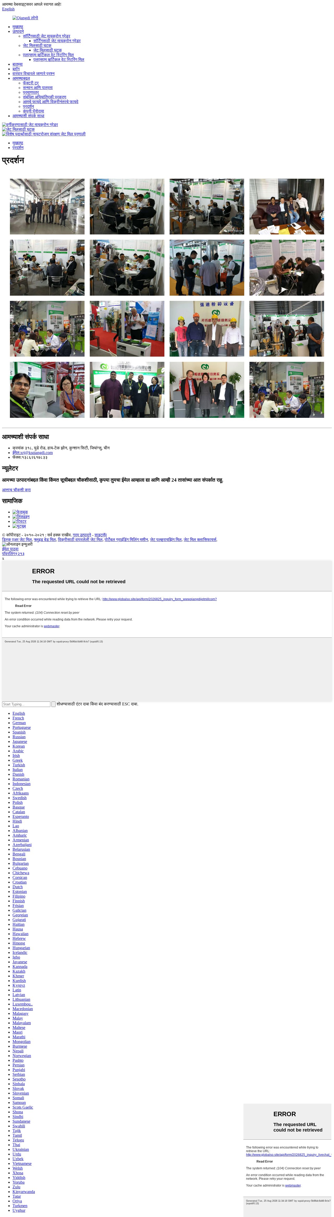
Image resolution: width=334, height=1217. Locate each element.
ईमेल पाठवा (10, 549)
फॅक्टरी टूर (31, 83)
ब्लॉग (16, 69)
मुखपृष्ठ (18, 26)
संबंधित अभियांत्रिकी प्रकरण (44, 97)
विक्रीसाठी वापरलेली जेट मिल (80, 539)
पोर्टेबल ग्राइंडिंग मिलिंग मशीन (126, 539)
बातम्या (18, 64)
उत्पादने (18, 31)
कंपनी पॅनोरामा (33, 111)
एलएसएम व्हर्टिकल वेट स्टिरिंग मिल (48, 55)
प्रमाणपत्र (31, 92)
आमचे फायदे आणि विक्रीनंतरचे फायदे (50, 102)
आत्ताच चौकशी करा (16, 490)
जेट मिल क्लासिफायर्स (200, 539)
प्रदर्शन (28, 106)
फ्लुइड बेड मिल (45, 539)
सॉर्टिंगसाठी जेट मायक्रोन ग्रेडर (46, 36)
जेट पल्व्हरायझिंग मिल (166, 539)
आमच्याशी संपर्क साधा (28, 116)
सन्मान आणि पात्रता (38, 87)
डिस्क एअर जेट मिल (17, 539)
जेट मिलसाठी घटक (37, 45)
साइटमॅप (100, 535)
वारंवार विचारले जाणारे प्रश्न (34, 73)
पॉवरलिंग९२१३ (13, 553)
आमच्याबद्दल (21, 78)
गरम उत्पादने (82, 535)
